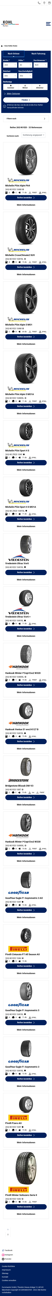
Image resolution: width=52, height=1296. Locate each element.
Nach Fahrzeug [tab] (38, 53)
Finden (25, 100)
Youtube (7, 1259)
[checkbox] (10, 87)
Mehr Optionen (13, 93)
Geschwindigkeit (25, 71)
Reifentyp (7, 82)
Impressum (6, 1270)
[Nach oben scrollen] (45, 1290)
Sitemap (5, 1273)
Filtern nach (11, 119)
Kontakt (5, 1277)
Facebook (8, 1250)
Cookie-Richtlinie (8, 1266)
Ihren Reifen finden (10, 46)
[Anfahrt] (44, 3)
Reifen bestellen (24, 197)
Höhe (21, 60)
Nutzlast (6, 71)
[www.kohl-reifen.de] (9, 24)
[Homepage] (2, 46)
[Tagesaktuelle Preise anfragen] (49, 3)
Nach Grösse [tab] (13, 53)
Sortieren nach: (13, 136)
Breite (6, 60)
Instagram (8, 1255)
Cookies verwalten (9, 1280)
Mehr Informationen (26, 205)
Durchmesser (40, 60)
